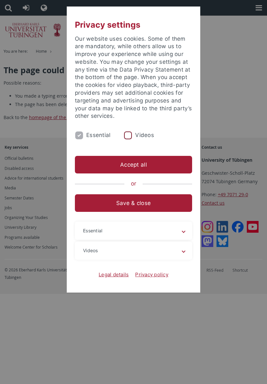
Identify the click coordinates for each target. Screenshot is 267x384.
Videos (144, 135)
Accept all (133, 164)
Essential (98, 135)
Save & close (133, 203)
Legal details (114, 274)
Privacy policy (151, 274)
